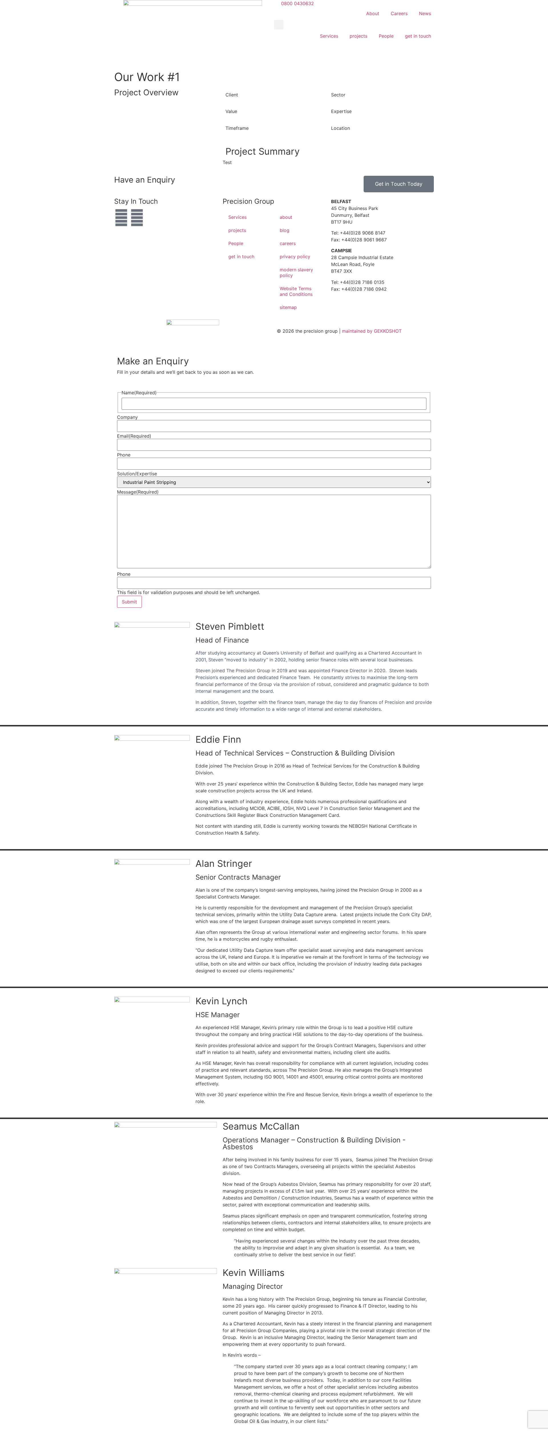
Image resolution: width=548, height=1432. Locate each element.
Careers (399, 13)
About (372, 13)
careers (288, 243)
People (386, 36)
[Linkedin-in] (121, 218)
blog (284, 230)
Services (329, 36)
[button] (278, 24)
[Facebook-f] (137, 218)
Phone (123, 455)
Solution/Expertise (137, 473)
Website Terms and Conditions (296, 291)
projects (358, 36)
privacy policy (295, 256)
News (425, 13)
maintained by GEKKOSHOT (372, 331)
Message (138, 492)
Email (134, 436)
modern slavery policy (296, 272)
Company (127, 417)
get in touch (418, 36)
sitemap (288, 307)
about (286, 217)
